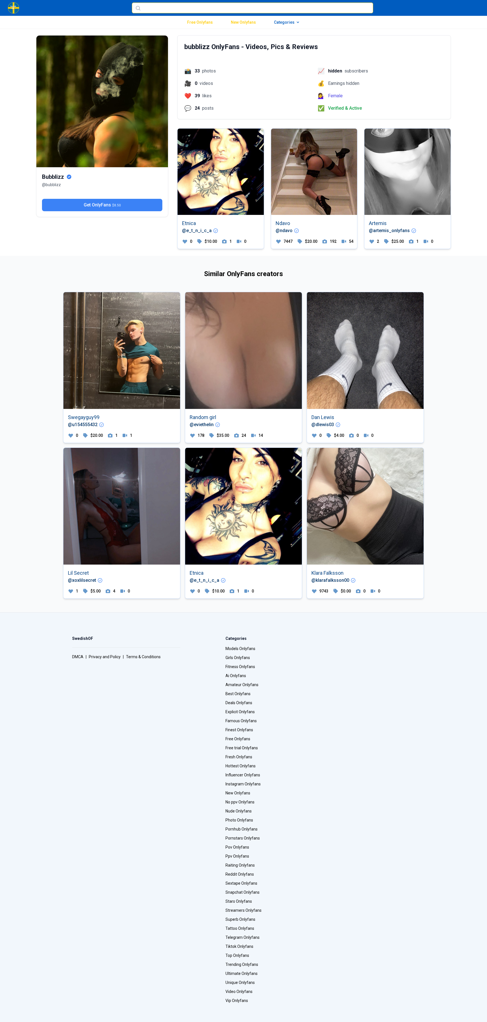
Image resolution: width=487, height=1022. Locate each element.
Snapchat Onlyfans (242, 892)
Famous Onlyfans (241, 721)
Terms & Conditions (143, 657)
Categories (284, 22)
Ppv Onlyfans (237, 856)
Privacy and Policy (105, 657)
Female (335, 95)
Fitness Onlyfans (240, 666)
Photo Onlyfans (239, 820)
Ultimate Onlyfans (241, 973)
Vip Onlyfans (236, 1000)
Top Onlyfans (237, 955)
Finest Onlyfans (239, 730)
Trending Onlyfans (241, 964)
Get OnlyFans (102, 205)
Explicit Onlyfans (240, 712)
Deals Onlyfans (238, 703)
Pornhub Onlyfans (241, 829)
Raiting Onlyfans (240, 865)
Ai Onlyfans (235, 675)
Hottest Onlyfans (240, 766)
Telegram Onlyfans (242, 937)
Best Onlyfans (238, 693)
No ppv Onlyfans (239, 802)
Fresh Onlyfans (238, 757)
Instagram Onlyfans (243, 784)
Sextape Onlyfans (241, 883)
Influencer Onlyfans (242, 775)
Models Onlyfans (240, 648)
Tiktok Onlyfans (239, 946)
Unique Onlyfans (240, 982)
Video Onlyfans (239, 991)
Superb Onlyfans (240, 919)
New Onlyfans (243, 22)
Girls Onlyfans (237, 657)
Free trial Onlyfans (241, 748)
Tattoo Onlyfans (239, 928)
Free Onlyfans (200, 22)
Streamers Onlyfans (243, 910)
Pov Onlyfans (237, 847)
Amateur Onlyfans (241, 684)
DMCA (77, 657)
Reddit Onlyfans (239, 874)
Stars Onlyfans (238, 901)
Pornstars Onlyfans (242, 838)
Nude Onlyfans (238, 811)
